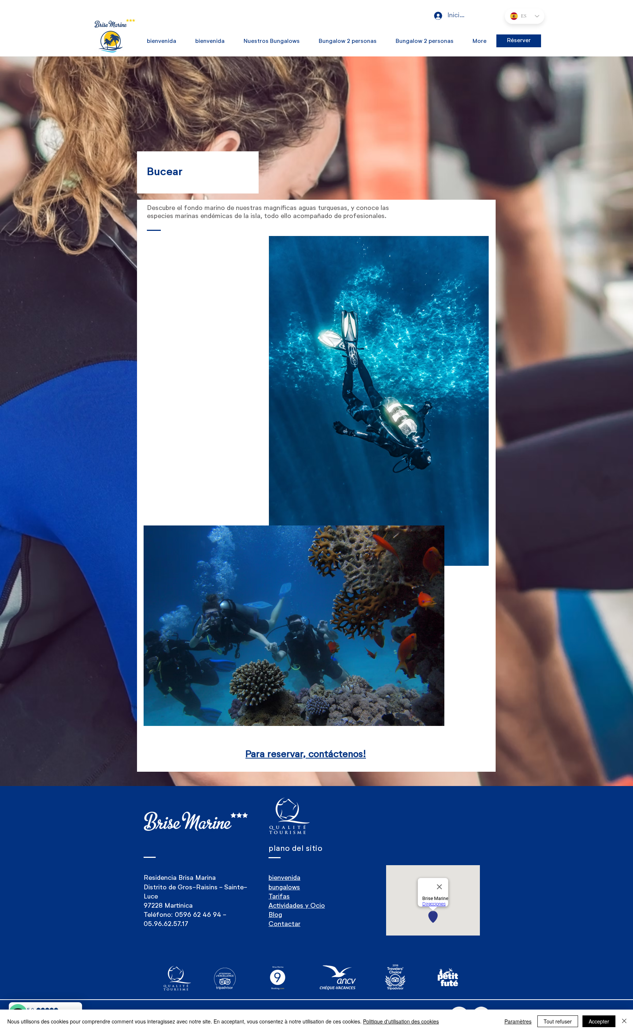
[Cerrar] (624, 1021)
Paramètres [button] (518, 1021)
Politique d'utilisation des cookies (401, 1021)
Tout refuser (558, 1021)
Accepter (599, 1021)
